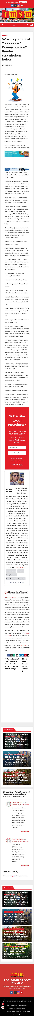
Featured (5, 35)
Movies (12, 736)
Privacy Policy (26, 1011)
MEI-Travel (24, 645)
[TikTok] (18, 582)
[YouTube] (21, 582)
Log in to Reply (25, 831)
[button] (24, 24)
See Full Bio (20, 567)
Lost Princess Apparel (17, 1014)
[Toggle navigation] (13, 24)
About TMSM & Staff (12, 1005)
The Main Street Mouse (17, 981)
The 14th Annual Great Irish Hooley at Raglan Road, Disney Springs (15, 951)
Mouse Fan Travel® (10, 597)
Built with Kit (17, 464)
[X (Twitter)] (13, 582)
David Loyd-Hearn (17, 802)
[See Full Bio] (25, 567)
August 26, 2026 (11, 746)
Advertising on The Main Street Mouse (13, 1011)
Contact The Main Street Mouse (17, 1008)
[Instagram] (16, 582)
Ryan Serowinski (17, 839)
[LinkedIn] (23, 582)
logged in (13, 876)
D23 (6, 754)
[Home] (2, 24)
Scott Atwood (22, 904)
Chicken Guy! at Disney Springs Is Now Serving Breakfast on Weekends (16, 777)
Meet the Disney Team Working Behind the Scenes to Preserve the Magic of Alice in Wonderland (16, 744)
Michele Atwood (23, 956)
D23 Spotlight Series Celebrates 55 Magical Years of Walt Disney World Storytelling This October (16, 762)
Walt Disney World (18, 754)
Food (12, 772)
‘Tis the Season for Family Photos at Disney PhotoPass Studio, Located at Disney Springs (12, 664)
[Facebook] (11, 582)
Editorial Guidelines (22, 1005)
